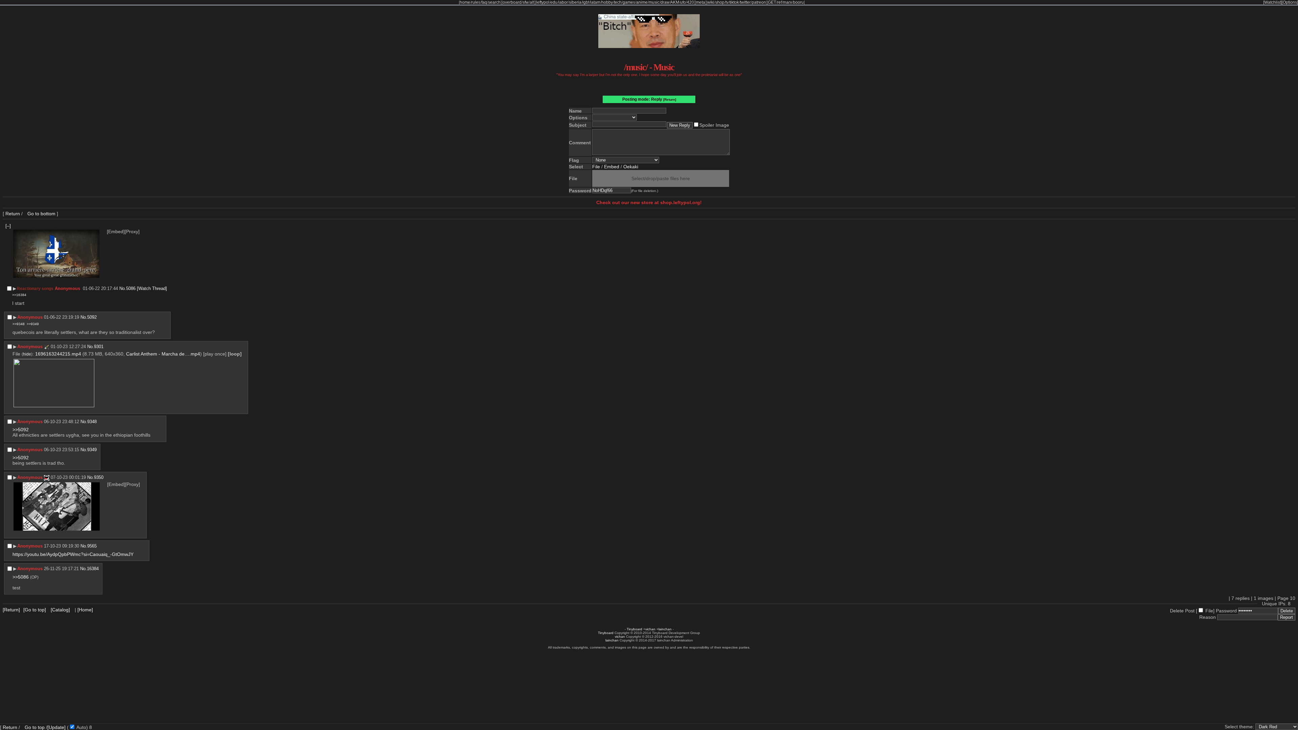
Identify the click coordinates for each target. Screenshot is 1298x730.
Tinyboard (634, 629)
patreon (759, 2)
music (654, 2)
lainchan (665, 629)
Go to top (35, 727)
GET (772, 2)
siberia (575, 2)
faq (484, 2)
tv (726, 2)
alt (532, 2)
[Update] (56, 727)
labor (563, 2)
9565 (92, 546)
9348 (92, 421)
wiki (710, 2)
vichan (650, 629)
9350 (98, 477)
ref (779, 2)
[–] (8, 225)
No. (122, 288)
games (629, 2)
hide (27, 354)
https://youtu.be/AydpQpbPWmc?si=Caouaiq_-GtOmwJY (73, 554)
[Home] (85, 609)
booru (798, 2)
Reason (1207, 617)
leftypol (542, 2)
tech (618, 2)
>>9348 (19, 324)
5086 (131, 288)
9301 (98, 346)
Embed (611, 166)
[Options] (1290, 2)
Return (12, 213)
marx (787, 2)
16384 (93, 568)
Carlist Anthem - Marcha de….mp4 (163, 354)
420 (690, 2)
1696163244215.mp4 (58, 354)
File (596, 166)
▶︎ (14, 288)
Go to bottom (40, 213)
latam (595, 2)
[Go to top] (34, 609)
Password (1226, 610)
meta (700, 2)
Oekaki (630, 166)
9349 (92, 449)
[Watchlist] (1272, 2)
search (494, 2)
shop (719, 2)
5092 (92, 317)
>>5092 (21, 429)
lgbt (585, 2)
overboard (512, 2)
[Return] (669, 99)
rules (475, 2)
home (465, 2)
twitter (745, 2)
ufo (683, 2)
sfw (526, 2)
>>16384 (19, 295)
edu (553, 2)
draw (665, 2)
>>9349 (33, 324)
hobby (607, 2)
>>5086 (21, 577)
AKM (674, 2)
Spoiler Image (714, 125)
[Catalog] (60, 609)
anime (642, 2)
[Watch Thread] (152, 288)
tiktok (734, 2)
